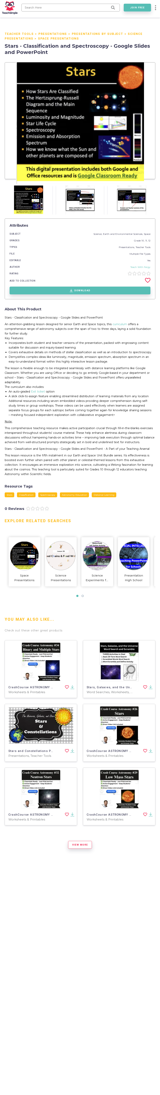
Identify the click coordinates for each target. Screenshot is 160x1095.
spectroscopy (47, 494)
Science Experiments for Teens (97, 578)
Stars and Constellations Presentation (38, 751)
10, (143, 240)
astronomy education (74, 494)
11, (146, 240)
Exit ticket (38, 391)
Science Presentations (61, 578)
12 (149, 240)
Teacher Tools (19, 34)
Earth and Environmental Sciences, (123, 233)
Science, (98, 233)
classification (26, 494)
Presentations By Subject (97, 34)
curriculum (120, 324)
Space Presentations (58, 38)
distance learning (104, 494)
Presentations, (127, 247)
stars (9, 494)
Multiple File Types (140, 253)
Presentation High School (133, 578)
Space (147, 233)
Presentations (52, 34)
